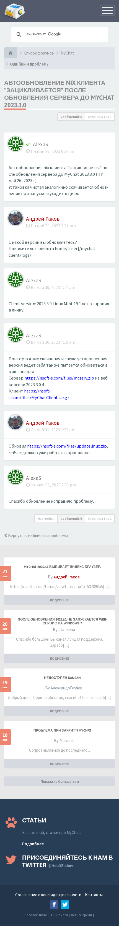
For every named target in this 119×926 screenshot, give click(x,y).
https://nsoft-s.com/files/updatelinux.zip (67, 446)
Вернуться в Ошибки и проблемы (37, 535)
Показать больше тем (59, 781)
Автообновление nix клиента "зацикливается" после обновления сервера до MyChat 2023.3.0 (59, 94)
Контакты (94, 894)
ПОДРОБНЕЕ (59, 600)
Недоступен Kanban (62, 678)
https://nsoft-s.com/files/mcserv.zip (59, 378)
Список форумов (39, 53)
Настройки (46, 518)
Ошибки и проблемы (30, 64)
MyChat (67, 53)
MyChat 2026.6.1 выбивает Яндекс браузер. (62, 567)
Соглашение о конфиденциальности (48, 894)
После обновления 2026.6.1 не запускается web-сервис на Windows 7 (62, 621)
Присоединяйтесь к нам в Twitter (67, 861)
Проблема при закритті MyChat (62, 730)
